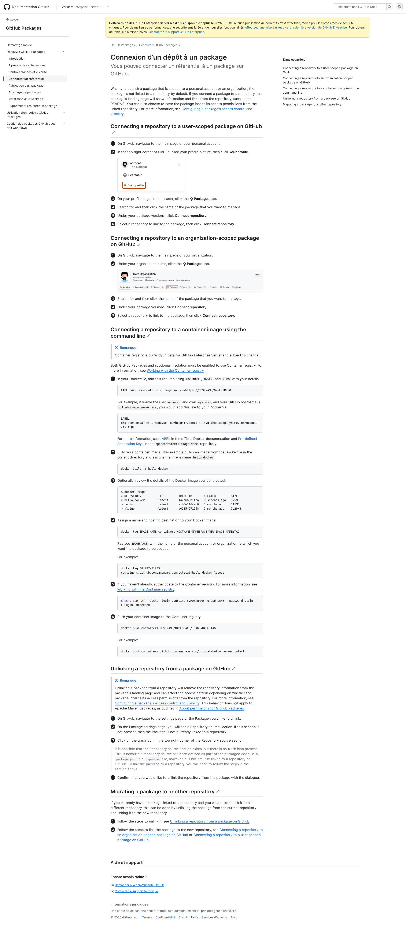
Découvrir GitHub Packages (158, 45)
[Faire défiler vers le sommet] (396, 923)
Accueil (14, 19)
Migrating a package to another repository (163, 791)
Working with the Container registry (175, 370)
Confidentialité (165, 917)
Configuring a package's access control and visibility (157, 703)
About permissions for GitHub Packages (211, 708)
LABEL (165, 438)
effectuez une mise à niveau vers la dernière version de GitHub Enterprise (296, 27)
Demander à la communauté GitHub (139, 885)
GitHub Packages (23, 28)
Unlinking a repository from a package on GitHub (170, 669)
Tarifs (194, 917)
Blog (233, 917)
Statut (183, 917)
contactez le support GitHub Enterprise (177, 32)
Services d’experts (214, 917)
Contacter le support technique (136, 891)
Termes (147, 917)
